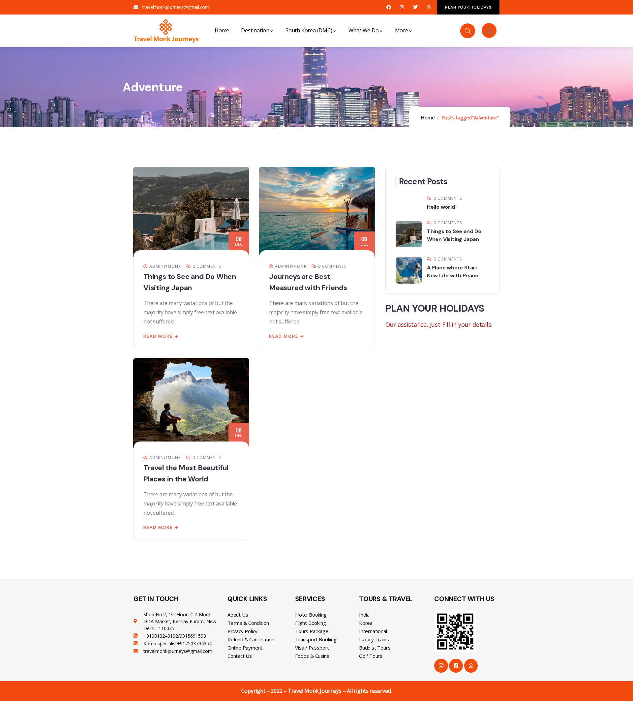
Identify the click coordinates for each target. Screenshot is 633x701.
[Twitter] (415, 7)
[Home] (166, 30)
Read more (158, 336)
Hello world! (442, 206)
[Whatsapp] (429, 7)
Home (428, 117)
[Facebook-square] (456, 666)
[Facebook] (388, 7)
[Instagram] (402, 7)
